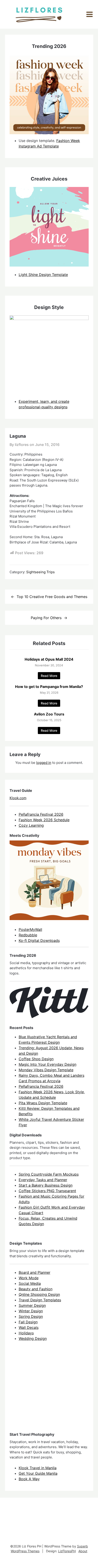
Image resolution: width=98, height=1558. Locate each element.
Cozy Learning (31, 825)
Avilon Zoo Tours (49, 714)
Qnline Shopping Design (39, 1294)
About (82, 1551)
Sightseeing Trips (40, 572)
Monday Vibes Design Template (46, 1070)
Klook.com (18, 798)
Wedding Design (33, 1338)
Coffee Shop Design (36, 1059)
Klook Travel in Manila (38, 1468)
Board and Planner (34, 1272)
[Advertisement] (44, 1390)
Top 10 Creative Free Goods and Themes (52, 596)
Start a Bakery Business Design (45, 1185)
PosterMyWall (30, 929)
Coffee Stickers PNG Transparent (47, 1190)
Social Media (30, 1283)
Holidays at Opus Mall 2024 (49, 659)
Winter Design (31, 1311)
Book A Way (29, 1479)
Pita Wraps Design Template (43, 1103)
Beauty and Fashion (35, 1289)
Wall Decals (29, 1327)
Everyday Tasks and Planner (43, 1179)
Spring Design (31, 1316)
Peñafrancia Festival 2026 (41, 814)
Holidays (26, 1333)
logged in (43, 762)
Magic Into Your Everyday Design (47, 1064)
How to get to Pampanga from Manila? (49, 686)
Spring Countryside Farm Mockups (49, 1174)
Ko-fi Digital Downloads (39, 940)
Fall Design (28, 1322)
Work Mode (29, 1278)
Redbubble (28, 935)
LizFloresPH (67, 1551)
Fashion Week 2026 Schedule (44, 820)
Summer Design (32, 1305)
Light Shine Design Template (43, 274)
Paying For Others (46, 617)
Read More (49, 676)
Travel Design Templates (40, 1300)
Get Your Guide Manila (38, 1473)
